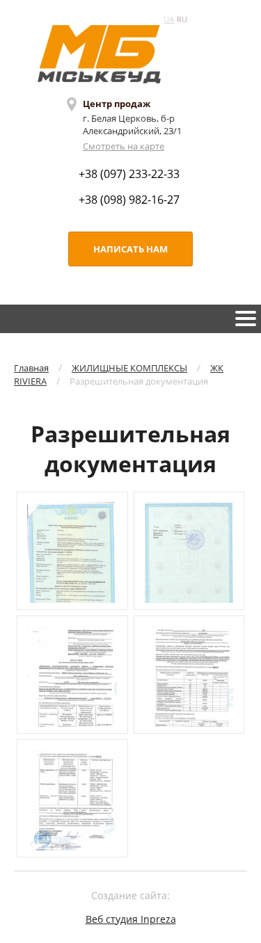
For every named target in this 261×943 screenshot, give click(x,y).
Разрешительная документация (139, 381)
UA (169, 19)
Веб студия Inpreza (131, 919)
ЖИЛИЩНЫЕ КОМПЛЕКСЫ (129, 368)
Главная (31, 368)
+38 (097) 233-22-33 (129, 174)
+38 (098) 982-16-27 (129, 199)
